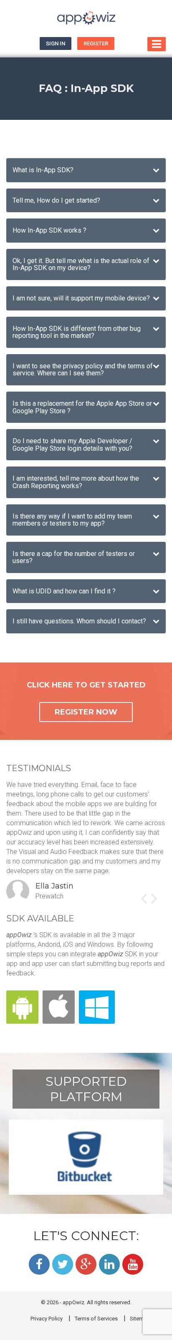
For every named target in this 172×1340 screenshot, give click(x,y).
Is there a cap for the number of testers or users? (74, 557)
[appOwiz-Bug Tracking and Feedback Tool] (86, 18)
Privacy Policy (46, 1318)
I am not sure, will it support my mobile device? (81, 298)
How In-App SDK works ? (49, 230)
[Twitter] (62, 1264)
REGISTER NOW (86, 712)
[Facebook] (39, 1264)
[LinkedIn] (109, 1264)
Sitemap (140, 1318)
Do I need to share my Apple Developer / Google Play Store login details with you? (72, 444)
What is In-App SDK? (43, 170)
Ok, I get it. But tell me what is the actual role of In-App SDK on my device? (81, 264)
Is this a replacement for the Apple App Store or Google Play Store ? (82, 407)
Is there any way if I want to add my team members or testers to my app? (72, 520)
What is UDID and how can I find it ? (64, 591)
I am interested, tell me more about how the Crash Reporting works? (76, 482)
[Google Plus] (86, 1264)
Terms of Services (96, 1318)
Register (95, 43)
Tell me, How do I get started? (56, 200)
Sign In (55, 43)
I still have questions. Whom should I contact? (79, 621)
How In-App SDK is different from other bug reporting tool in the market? (77, 332)
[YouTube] (132, 1264)
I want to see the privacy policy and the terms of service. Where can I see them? (83, 369)
